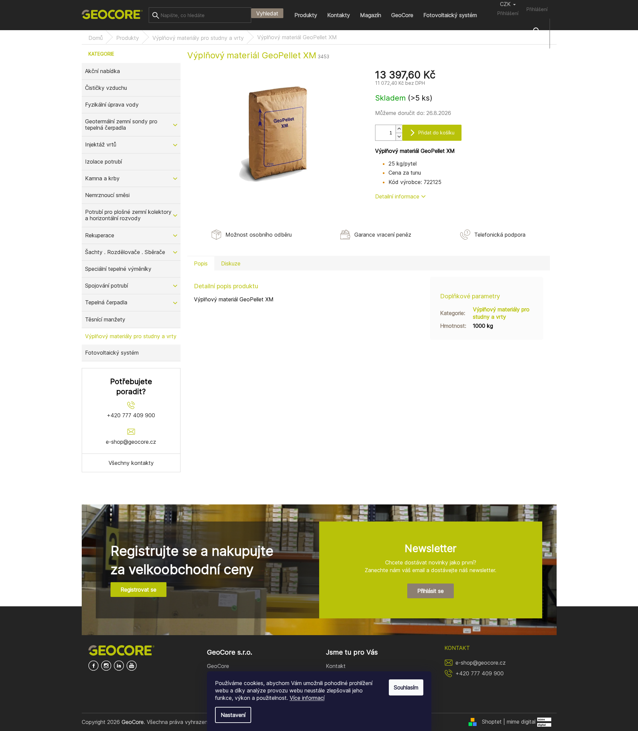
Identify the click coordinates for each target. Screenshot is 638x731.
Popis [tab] (201, 263)
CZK (506, 4)
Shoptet (492, 721)
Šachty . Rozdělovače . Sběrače (125, 252)
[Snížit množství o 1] (399, 136)
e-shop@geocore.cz (480, 662)
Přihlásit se (430, 591)
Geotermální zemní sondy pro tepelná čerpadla (121, 124)
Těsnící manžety (105, 319)
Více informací (307, 697)
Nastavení (233, 715)
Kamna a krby (102, 178)
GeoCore (218, 666)
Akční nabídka (102, 71)
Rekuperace (99, 235)
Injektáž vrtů (100, 144)
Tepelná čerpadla (106, 302)
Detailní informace (397, 196)
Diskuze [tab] (230, 263)
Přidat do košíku (436, 132)
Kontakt (336, 666)
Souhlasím (406, 687)
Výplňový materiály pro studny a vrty (130, 336)
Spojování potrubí (106, 285)
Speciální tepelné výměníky (118, 268)
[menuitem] (305, 15)
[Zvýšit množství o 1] (399, 129)
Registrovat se (138, 589)
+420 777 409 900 (479, 673)
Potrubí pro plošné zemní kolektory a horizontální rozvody (128, 215)
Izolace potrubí (103, 161)
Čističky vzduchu (106, 87)
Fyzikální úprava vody (112, 104)
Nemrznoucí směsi (107, 195)
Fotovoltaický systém (112, 352)
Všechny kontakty (131, 463)
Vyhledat (267, 13)
